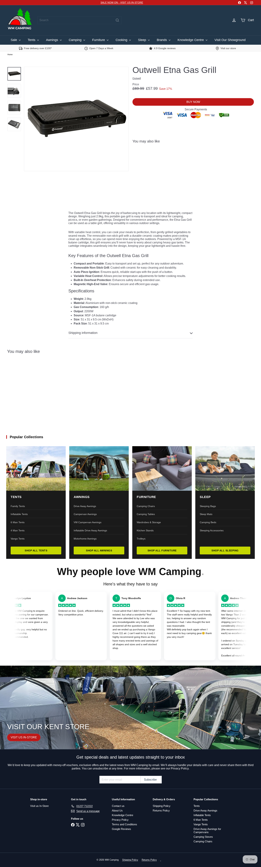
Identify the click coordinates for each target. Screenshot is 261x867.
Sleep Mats (206, 514)
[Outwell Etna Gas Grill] (193, 159)
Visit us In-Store (39, 805)
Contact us (118, 805)
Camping (75, 40)
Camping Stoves (203, 836)
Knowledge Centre (191, 40)
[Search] (117, 20)
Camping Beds (208, 522)
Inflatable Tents (19, 514)
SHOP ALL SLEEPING (225, 550)
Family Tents (18, 506)
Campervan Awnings (85, 514)
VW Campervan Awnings (87, 522)
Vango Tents (18, 538)
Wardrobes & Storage (149, 522)
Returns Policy (161, 810)
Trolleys (141, 538)
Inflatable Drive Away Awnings (90, 530)
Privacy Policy (120, 819)
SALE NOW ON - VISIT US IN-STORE (121, 2)
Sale (14, 40)
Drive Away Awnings (85, 506)
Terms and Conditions (124, 824)
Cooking (122, 40)
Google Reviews (121, 828)
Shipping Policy (161, 805)
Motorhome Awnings (85, 538)
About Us (117, 810)
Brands (162, 40)
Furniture (99, 40)
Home (10, 54)
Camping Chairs (146, 506)
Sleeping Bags (208, 506)
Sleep (142, 40)
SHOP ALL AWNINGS (99, 550)
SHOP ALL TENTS (36, 550)
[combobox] (79, 20)
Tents (32, 40)
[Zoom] (76, 119)
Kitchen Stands (145, 530)
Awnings (52, 40)
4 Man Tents (18, 530)
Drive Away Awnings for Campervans (207, 830)
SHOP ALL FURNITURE (162, 550)
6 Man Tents (18, 522)
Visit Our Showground (230, 40)
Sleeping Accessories (212, 530)
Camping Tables (146, 514)
